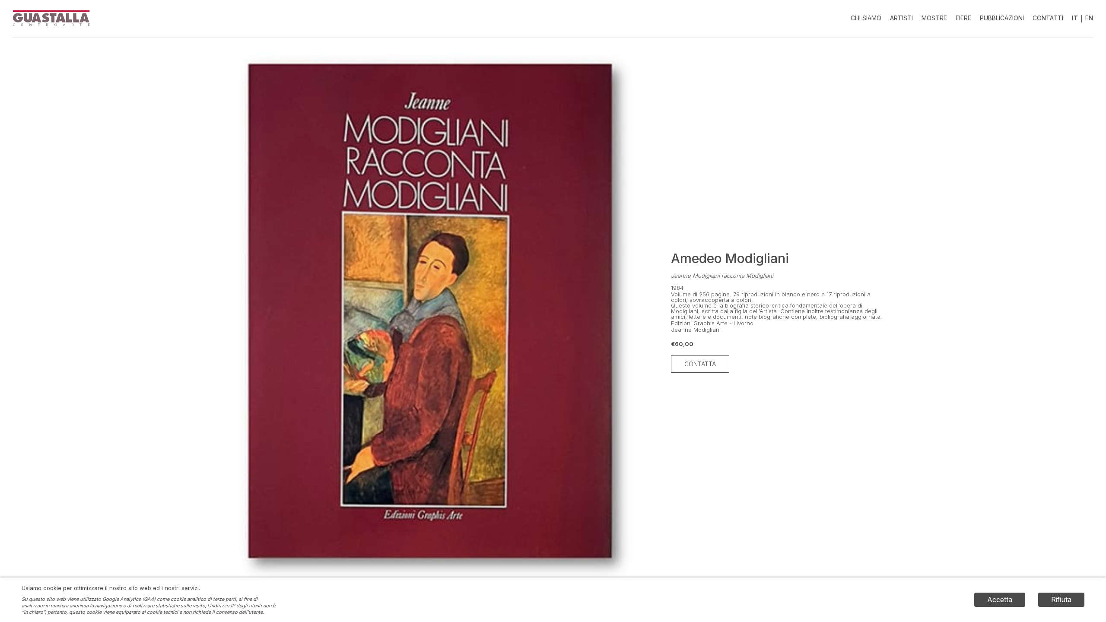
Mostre (934, 18)
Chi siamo (866, 18)
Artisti (901, 18)
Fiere (963, 18)
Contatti (1048, 18)
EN (1089, 18)
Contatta (700, 364)
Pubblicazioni (1002, 18)
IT (1075, 18)
